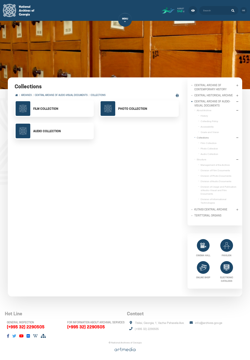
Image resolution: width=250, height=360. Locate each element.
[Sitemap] (43, 336)
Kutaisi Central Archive (210, 209)
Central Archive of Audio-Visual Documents (61, 95)
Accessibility (207, 126)
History (204, 115)
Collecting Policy (209, 121)
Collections (98, 95)
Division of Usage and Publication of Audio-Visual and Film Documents (218, 190)
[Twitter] (14, 336)
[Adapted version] (192, 10)
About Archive (204, 110)
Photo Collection (209, 148)
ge (243, 10)
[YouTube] (21, 336)
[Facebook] (8, 336)
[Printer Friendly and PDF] (177, 95)
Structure (201, 159)
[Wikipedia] (35, 336)
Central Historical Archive (213, 95)
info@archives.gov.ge (208, 323)
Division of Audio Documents (216, 181)
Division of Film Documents (215, 170)
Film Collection (209, 143)
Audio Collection (209, 154)
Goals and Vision (210, 132)
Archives (26, 95)
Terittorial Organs (207, 215)
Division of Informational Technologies (213, 201)
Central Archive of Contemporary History (210, 87)
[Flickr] (28, 336)
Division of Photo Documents (216, 176)
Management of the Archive (215, 165)
